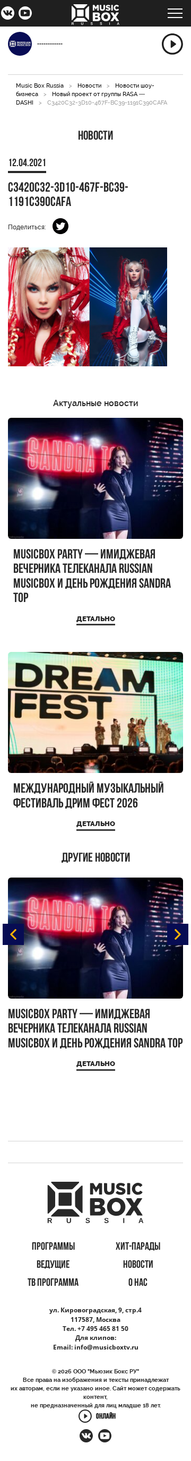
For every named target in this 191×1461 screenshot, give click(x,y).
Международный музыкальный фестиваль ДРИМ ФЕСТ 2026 (88, 797)
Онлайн (106, 1417)
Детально (95, 619)
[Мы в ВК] (7, 14)
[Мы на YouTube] (25, 14)
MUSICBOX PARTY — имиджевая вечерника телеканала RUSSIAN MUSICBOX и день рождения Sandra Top (92, 577)
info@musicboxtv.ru (106, 1347)
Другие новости (96, 858)
